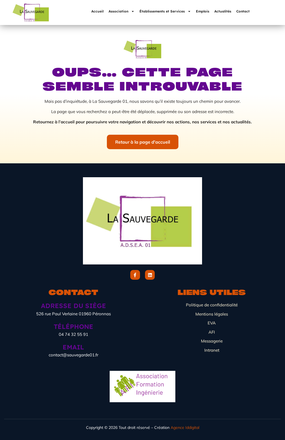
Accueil (97, 11)
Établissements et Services (162, 11)
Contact (243, 11)
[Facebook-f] (135, 275)
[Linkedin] (150, 275)
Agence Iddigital (185, 427)
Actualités (222, 11)
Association (118, 11)
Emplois (202, 11)
